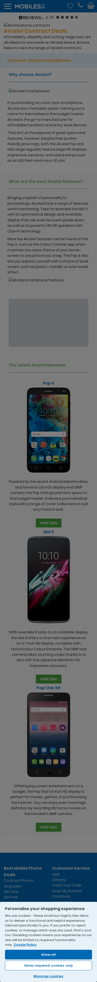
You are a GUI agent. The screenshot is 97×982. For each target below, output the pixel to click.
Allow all (48, 954)
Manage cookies (48, 976)
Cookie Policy (25, 944)
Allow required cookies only (48, 965)
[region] (48, 941)
